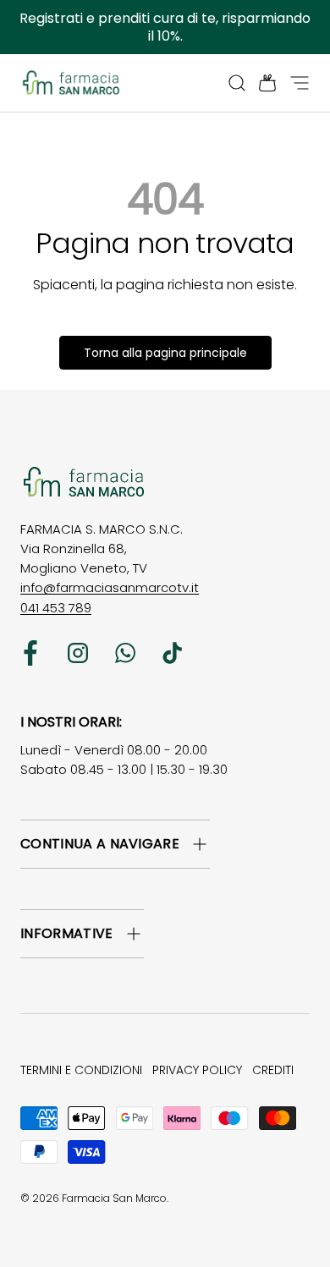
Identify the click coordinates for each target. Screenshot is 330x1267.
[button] (262, 82)
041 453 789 (55, 608)
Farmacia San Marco (114, 1198)
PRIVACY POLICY (197, 1069)
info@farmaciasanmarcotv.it (109, 587)
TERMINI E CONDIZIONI (81, 1069)
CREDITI (273, 1069)
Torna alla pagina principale (165, 352)
